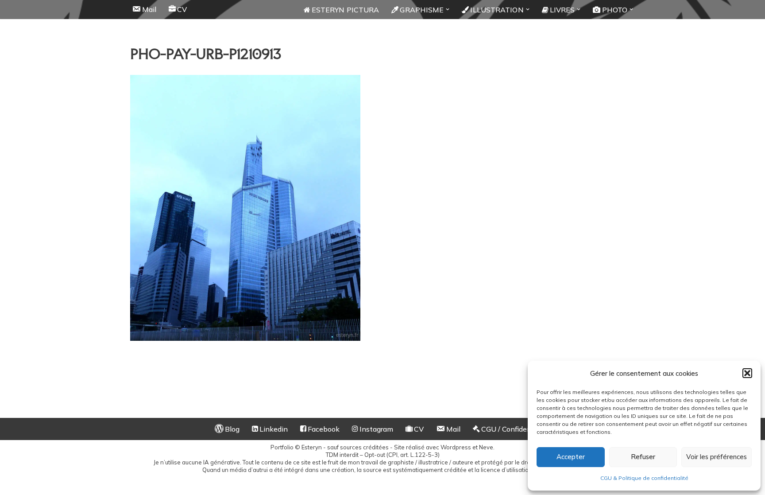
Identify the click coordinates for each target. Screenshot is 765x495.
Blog (232, 429)
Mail (149, 9)
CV (182, 9)
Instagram (376, 429)
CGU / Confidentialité (516, 429)
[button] (747, 373)
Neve (486, 447)
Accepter (570, 456)
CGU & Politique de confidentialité (644, 478)
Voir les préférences (716, 456)
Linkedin (273, 429)
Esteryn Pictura (345, 9)
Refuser (643, 456)
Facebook (324, 429)
